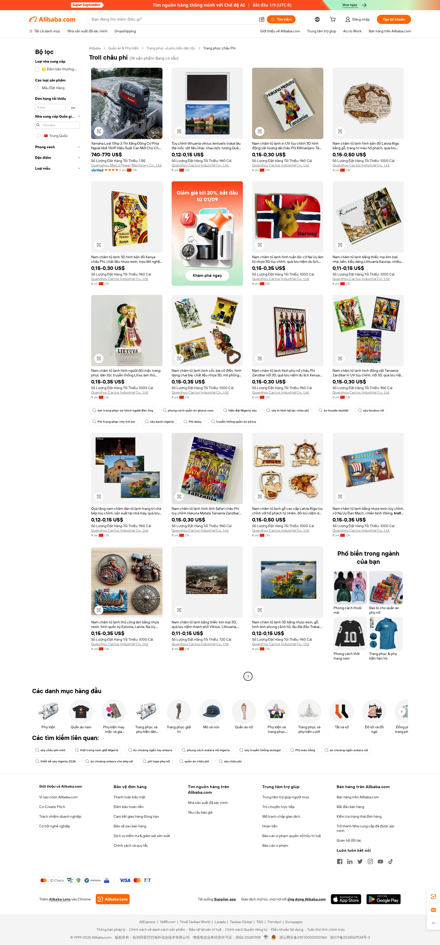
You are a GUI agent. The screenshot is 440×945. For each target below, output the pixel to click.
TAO (259, 922)
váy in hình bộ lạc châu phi (290, 410)
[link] (433, 896)
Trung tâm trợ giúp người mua (285, 797)
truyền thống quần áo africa (236, 421)
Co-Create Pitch (52, 807)
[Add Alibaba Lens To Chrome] (113, 899)
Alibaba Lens (60, 899)
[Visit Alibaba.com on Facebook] (340, 861)
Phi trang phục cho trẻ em (116, 421)
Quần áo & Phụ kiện (123, 48)
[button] (262, 19)
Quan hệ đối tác (349, 840)
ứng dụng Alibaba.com (306, 899)
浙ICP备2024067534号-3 (350, 937)
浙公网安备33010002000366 (303, 937)
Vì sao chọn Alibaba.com (58, 797)
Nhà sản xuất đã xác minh (208, 803)
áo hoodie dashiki (336, 410)
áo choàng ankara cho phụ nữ (111, 761)
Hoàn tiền (270, 826)
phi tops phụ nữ (159, 761)
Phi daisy (195, 421)
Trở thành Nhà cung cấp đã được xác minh (366, 828)
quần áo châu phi (197, 761)
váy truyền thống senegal (262, 750)
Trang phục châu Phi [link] (219, 48)
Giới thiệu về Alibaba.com (60, 786)
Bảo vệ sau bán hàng (130, 826)
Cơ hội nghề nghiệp (54, 826)
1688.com (167, 922)
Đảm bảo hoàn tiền (129, 807)
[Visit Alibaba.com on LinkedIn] (350, 861)
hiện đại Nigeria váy (242, 410)
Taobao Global (241, 922)
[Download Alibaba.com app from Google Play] (383, 899)
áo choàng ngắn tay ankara (152, 750)
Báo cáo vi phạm (275, 845)
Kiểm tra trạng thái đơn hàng (359, 816)
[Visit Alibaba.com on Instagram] (370, 861)
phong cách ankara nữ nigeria (208, 750)
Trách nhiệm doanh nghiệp (60, 816)
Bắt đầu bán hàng (350, 807)
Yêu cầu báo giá (200, 812)
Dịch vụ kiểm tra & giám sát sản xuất (142, 836)
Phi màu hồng (305, 750)
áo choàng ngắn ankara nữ (349, 750)
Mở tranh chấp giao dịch (281, 816)
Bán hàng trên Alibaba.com (358, 797)
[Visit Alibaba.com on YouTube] (380, 861)
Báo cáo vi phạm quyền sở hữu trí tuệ (291, 836)
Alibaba (95, 48)
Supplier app (225, 899)
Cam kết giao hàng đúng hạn (136, 816)
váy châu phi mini (52, 750)
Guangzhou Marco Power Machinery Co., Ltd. (126, 165)
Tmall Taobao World (195, 922)
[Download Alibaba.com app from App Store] (346, 899)
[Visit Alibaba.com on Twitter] (360, 861)
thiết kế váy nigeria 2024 (58, 761)
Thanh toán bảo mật (129, 797)
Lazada (220, 922)
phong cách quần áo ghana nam (191, 410)
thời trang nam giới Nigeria (99, 750)
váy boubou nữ (373, 410)
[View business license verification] (266, 937)
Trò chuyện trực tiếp (278, 807)
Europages (293, 922)
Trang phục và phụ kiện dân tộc (171, 48)
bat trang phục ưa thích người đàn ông (125, 410)
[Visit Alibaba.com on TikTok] (391, 861)
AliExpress (147, 922)
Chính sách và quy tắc (131, 845)
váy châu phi (233, 761)
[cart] (334, 20)
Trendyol (274, 922)
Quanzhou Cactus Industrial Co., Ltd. (200, 165)
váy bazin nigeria (162, 421)
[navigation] (57, 363)
